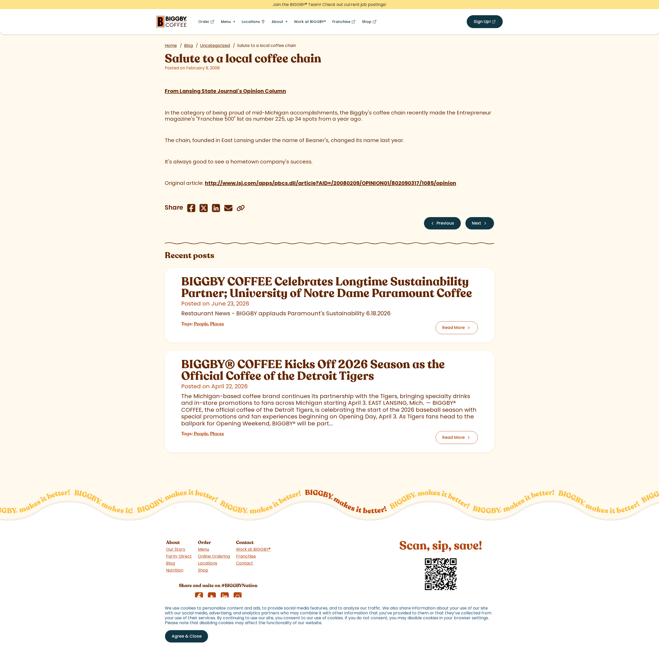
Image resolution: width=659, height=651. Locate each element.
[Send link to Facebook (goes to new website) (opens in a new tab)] (191, 208)
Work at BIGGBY (310, 21)
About (277, 21)
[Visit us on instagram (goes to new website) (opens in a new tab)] (237, 596)
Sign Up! (488, 23)
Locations (251, 21)
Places (217, 324)
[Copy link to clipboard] (241, 208)
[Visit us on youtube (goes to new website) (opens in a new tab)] (211, 596)
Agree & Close (187, 636)
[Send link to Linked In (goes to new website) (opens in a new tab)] (216, 208)
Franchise (345, 23)
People (201, 324)
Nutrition (174, 570)
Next (476, 223)
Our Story (175, 549)
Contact (244, 563)
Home (171, 45)
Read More (453, 328)
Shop (370, 23)
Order (207, 23)
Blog (188, 45)
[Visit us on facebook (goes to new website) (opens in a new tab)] (199, 596)
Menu (226, 21)
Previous (445, 223)
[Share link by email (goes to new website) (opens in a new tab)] (228, 208)
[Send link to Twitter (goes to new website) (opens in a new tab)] (204, 208)
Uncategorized (215, 45)
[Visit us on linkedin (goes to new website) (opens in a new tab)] (224, 596)
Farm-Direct (179, 556)
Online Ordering (214, 556)
